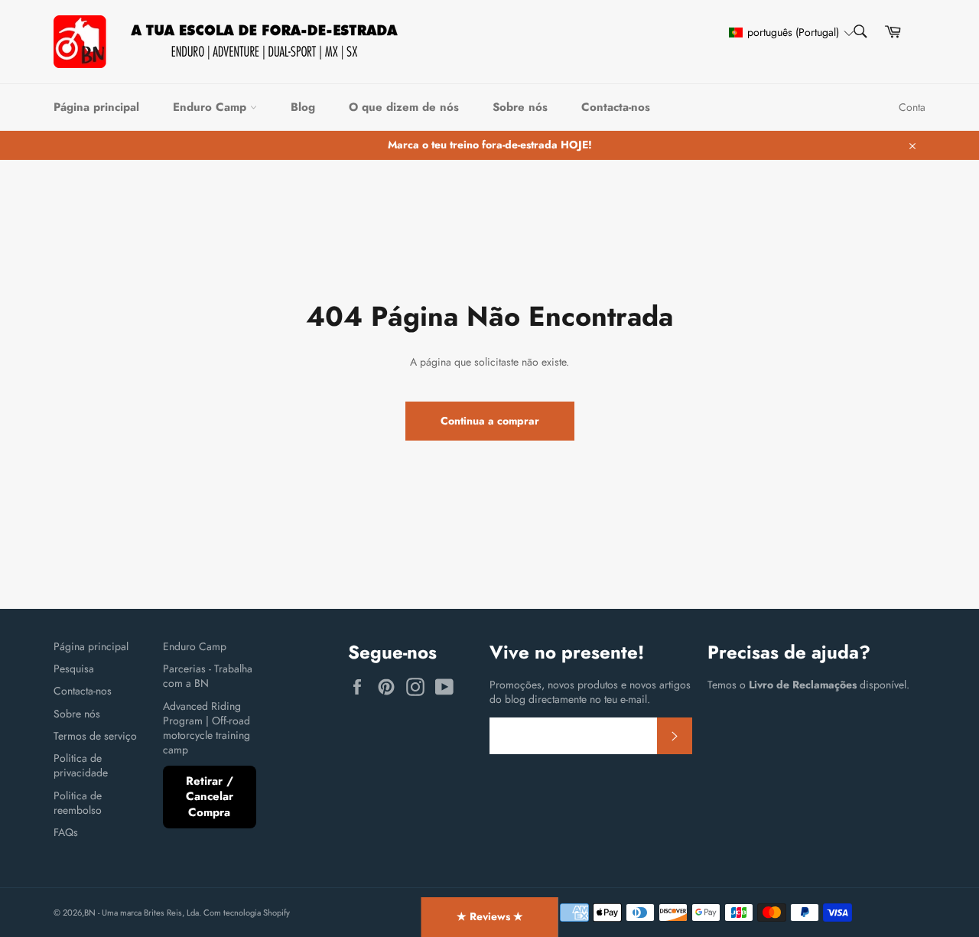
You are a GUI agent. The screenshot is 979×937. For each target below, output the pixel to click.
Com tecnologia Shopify (246, 912)
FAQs (66, 832)
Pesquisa (74, 668)
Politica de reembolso (78, 803)
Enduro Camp (211, 107)
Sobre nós (520, 107)
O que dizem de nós (404, 107)
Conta (912, 107)
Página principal (96, 107)
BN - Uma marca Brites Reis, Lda (141, 912)
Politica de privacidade (81, 765)
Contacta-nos (615, 107)
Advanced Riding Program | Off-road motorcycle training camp (206, 728)
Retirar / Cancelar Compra (209, 797)
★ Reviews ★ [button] (490, 916)
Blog (303, 107)
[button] (784, 32)
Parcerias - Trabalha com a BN (207, 676)
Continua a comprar (490, 420)
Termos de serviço (95, 735)
